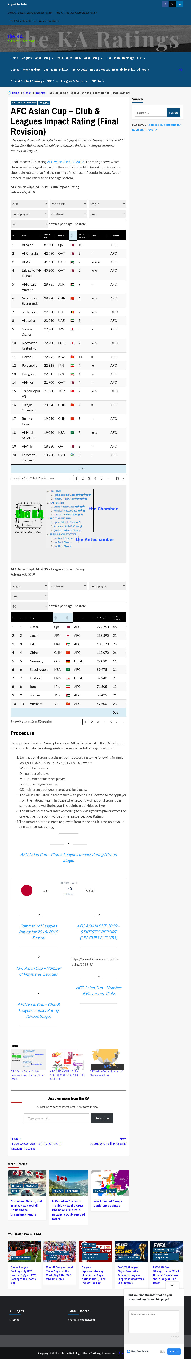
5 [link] (102, 478)
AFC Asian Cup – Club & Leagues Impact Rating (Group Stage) (28, 1182)
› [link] (123, 478)
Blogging (40, 93)
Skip (162, 1351)
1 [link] (76, 478)
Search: (80, 224)
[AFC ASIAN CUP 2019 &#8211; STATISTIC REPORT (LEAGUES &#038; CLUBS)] (68, 1166)
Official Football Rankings (27, 81)
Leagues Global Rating (35, 58)
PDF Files (52, 81)
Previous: (36, 1251)
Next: (108, 1248)
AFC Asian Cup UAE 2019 (23, 102)
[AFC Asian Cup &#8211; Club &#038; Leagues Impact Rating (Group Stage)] (28, 1166)
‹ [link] (70, 478)
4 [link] (95, 478)
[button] (40, 236)
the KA (15, 36)
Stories (27, 93)
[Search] (181, 69)
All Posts (143, 70)
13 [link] (117, 478)
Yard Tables (64, 58)
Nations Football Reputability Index (112, 70)
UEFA (14, 1298)
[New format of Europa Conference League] (110, 1290)
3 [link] (89, 478)
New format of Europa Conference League (107, 1310)
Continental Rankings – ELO (124, 58)
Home (14, 58)
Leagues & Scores (72, 81)
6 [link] (117, 722)
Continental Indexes (56, 70)
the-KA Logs (79, 70)
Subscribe (102, 1225)
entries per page (61, 224)
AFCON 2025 (89, 1351)
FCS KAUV (98, 81)
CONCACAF (31, 1293)
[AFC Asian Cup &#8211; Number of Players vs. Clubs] (107, 1166)
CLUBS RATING (91, 1356)
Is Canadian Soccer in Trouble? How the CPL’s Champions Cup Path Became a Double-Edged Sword (68, 1317)
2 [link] (83, 478)
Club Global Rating (87, 58)
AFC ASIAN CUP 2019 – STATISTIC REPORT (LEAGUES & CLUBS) (67, 1182)
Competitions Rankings (26, 70)
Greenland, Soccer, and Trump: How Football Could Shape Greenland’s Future (26, 1315)
